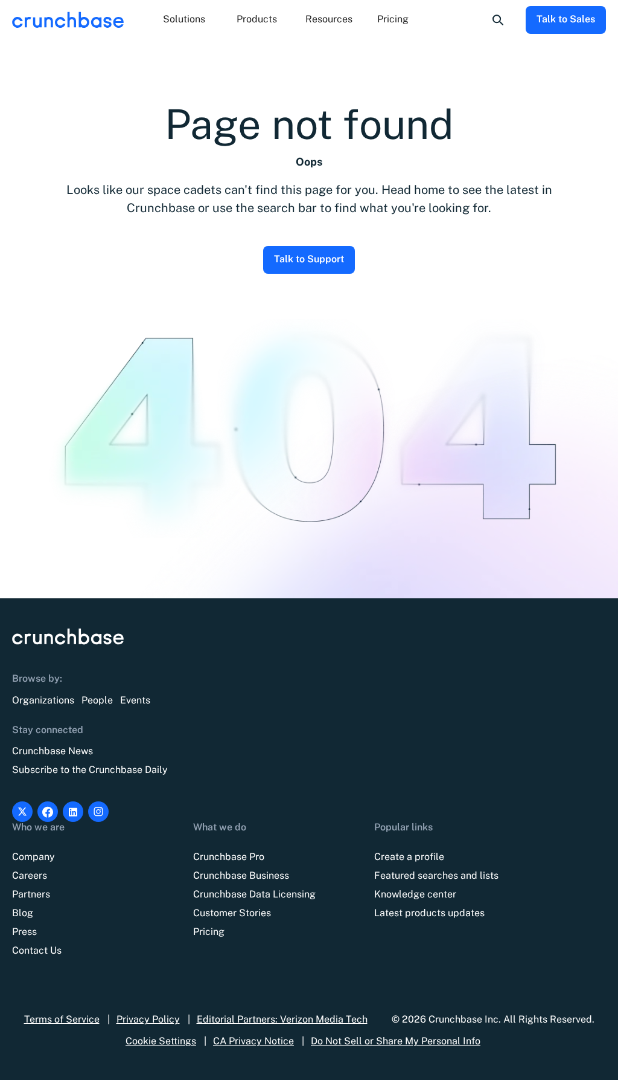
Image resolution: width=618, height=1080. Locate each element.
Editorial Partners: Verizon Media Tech (282, 1019)
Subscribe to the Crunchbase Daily (90, 769)
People (97, 700)
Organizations (43, 700)
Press (24, 931)
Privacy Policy (148, 1019)
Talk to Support (309, 259)
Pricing (393, 19)
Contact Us (37, 950)
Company (33, 856)
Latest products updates (429, 913)
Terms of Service (62, 1019)
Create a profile (409, 856)
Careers (29, 875)
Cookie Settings (161, 1041)
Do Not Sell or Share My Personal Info (395, 1041)
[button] (184, 20)
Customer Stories (232, 913)
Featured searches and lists (436, 875)
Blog (22, 913)
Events (135, 700)
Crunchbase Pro (228, 856)
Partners (31, 894)
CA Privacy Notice (253, 1041)
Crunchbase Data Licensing (254, 894)
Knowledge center (415, 894)
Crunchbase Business (241, 875)
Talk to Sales (566, 19)
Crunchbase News (52, 751)
